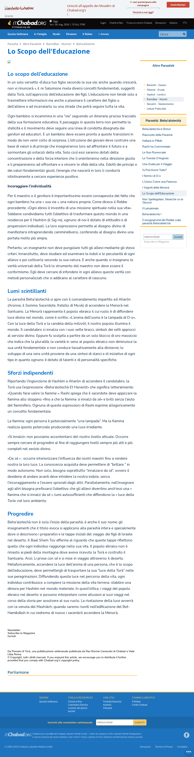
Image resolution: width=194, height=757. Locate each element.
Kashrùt (107, 705)
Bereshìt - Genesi (156, 85)
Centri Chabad (139, 705)
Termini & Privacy (164, 746)
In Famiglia (40, 34)
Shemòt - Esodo (156, 89)
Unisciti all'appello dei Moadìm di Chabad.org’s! (91, 10)
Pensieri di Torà (21, 651)
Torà (100, 737)
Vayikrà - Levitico (156, 94)
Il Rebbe (87, 34)
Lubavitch (70, 734)
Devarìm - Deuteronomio (160, 104)
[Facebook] (186, 735)
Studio (56, 34)
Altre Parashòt (32, 44)
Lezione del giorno (77, 708)
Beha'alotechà (85, 44)
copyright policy (70, 660)
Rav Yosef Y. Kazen (78, 737)
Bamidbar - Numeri (58, 44)
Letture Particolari (156, 108)
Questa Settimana (18, 34)
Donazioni (160, 22)
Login (103, 22)
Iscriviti (71, 711)
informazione (122, 737)
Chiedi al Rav (116, 22)
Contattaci (182, 746)
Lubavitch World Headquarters (127, 734)
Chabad (61, 734)
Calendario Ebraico (78, 705)
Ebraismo (71, 34)
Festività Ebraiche (112, 701)
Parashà (13, 44)
